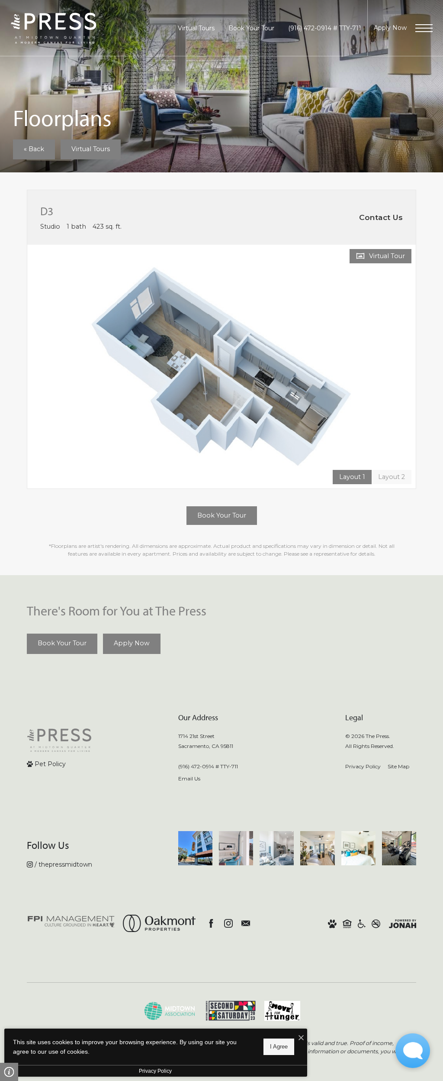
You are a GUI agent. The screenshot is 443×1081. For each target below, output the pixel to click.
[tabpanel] (221, 367)
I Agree (279, 1046)
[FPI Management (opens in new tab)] (71, 923)
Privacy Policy (363, 766)
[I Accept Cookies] (301, 1038)
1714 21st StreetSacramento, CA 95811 (205, 741)
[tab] (391, 477)
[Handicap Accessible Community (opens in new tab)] (362, 923)
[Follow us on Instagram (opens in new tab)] (228, 923)
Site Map (398, 766)
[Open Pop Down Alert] (9, 1072)
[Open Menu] (424, 28)
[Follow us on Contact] (245, 923)
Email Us (189, 778)
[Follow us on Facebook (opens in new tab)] (211, 923)
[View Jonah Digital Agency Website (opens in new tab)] (402, 923)
